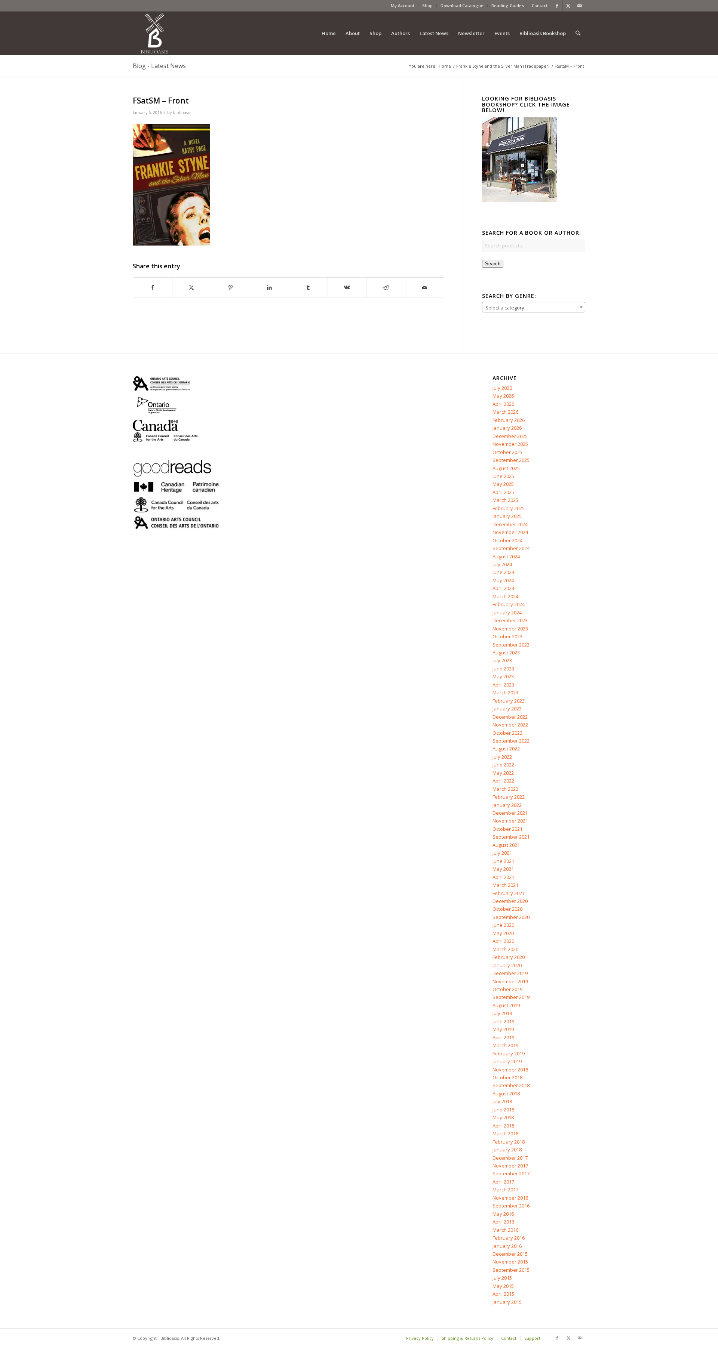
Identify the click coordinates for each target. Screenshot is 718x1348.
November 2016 (510, 1197)
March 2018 (505, 1133)
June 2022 (503, 764)
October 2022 (507, 732)
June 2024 (503, 572)
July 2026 (502, 388)
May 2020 (503, 933)
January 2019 (507, 1061)
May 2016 (503, 1213)
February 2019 (509, 1053)
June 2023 (503, 668)
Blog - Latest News (159, 66)
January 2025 (507, 516)
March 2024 (505, 596)
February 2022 (509, 796)
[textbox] (533, 307)
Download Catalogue (462, 5)
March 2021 (505, 885)
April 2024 (503, 588)
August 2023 (506, 652)
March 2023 (505, 692)
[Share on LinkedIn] (269, 287)
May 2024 (503, 580)
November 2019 (510, 981)
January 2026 (507, 428)
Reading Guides (507, 5)
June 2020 (503, 925)
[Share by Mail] (424, 287)
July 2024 (502, 564)
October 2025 (507, 452)
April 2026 (503, 404)
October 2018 (507, 1077)
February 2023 (509, 700)
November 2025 (510, 444)
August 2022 (506, 748)
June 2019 (503, 1021)
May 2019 (503, 1029)
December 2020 (510, 901)
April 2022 (503, 780)
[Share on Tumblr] (308, 287)
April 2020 (503, 941)
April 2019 (503, 1037)
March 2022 (505, 789)
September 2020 (511, 917)
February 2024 (509, 604)
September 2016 (511, 1205)
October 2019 (507, 989)
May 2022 (503, 772)
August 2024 (506, 556)
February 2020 (509, 957)
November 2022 (510, 724)
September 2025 (511, 460)
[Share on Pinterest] (230, 287)
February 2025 (509, 508)
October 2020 (507, 909)
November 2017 (510, 1165)
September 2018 (511, 1085)
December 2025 (510, 436)
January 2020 (507, 965)
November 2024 (510, 532)
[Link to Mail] (579, 5)
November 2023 (510, 628)
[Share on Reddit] (385, 287)
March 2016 (505, 1230)
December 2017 (510, 1157)
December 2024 (510, 524)
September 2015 (511, 1270)
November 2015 (510, 1261)
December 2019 (510, 973)
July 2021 (502, 852)
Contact (539, 5)
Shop (427, 5)
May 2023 (503, 676)
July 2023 (502, 660)
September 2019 (511, 997)
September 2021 (511, 836)
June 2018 (503, 1109)
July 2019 (502, 1013)
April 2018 (503, 1125)
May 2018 (503, 1117)
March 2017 (505, 1189)
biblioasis (181, 112)
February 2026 (509, 420)
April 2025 (503, 492)
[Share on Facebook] (152, 287)
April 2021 (503, 877)
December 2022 (510, 716)
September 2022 (511, 740)
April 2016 (503, 1221)
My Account (402, 5)
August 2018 (506, 1093)
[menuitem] (402, 5)
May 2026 (503, 395)
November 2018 (510, 1069)
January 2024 (507, 612)
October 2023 (507, 636)
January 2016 (507, 1246)
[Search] (578, 33)
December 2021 (510, 812)
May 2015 (503, 1286)
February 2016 (509, 1237)
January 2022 (507, 805)
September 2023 (511, 644)
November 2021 (510, 820)
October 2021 (507, 829)
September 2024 (511, 548)
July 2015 (502, 1277)
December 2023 (510, 620)
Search (492, 263)
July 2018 (502, 1101)
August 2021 (506, 845)
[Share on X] (191, 287)
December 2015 (510, 1253)
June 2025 (503, 476)
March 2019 (505, 1045)
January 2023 (507, 708)
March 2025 (505, 500)
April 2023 (503, 684)
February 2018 (509, 1141)
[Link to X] (568, 5)
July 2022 (502, 756)
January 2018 (507, 1149)
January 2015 (507, 1302)
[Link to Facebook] (557, 5)
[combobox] (533, 307)
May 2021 (503, 869)
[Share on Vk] (347, 287)
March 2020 (505, 949)
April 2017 (503, 1181)
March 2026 (505, 411)
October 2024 (507, 540)
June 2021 (503, 861)
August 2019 (506, 1005)
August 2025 (506, 468)
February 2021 (509, 893)
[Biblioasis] (154, 33)
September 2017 (511, 1173)
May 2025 (503, 484)
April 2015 (503, 1293)
